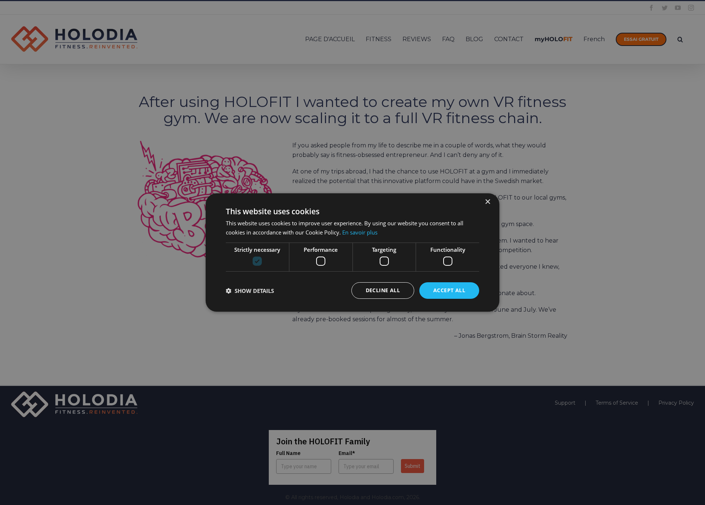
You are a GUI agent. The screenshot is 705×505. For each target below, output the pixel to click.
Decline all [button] (383, 290)
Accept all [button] (449, 290)
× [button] (487, 202)
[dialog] (352, 252)
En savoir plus (359, 232)
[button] (250, 291)
